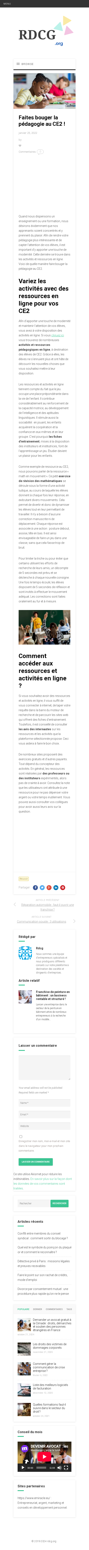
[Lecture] (23, 1468)
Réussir (24, 878)
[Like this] (20, 145)
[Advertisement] (44, 184)
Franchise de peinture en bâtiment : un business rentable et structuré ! (53, 995)
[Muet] (59, 1468)
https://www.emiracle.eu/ (34, 1498)
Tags (69, 1309)
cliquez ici (57, 335)
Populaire (23, 1309)
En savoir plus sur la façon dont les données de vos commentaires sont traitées (42, 1183)
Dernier (37, 1309)
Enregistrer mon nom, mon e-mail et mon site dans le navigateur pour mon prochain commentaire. (44, 1146)
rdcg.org (51, 1541)
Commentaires (54, 1309)
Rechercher (59, 1203)
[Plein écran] (66, 1468)
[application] (44, 1457)
